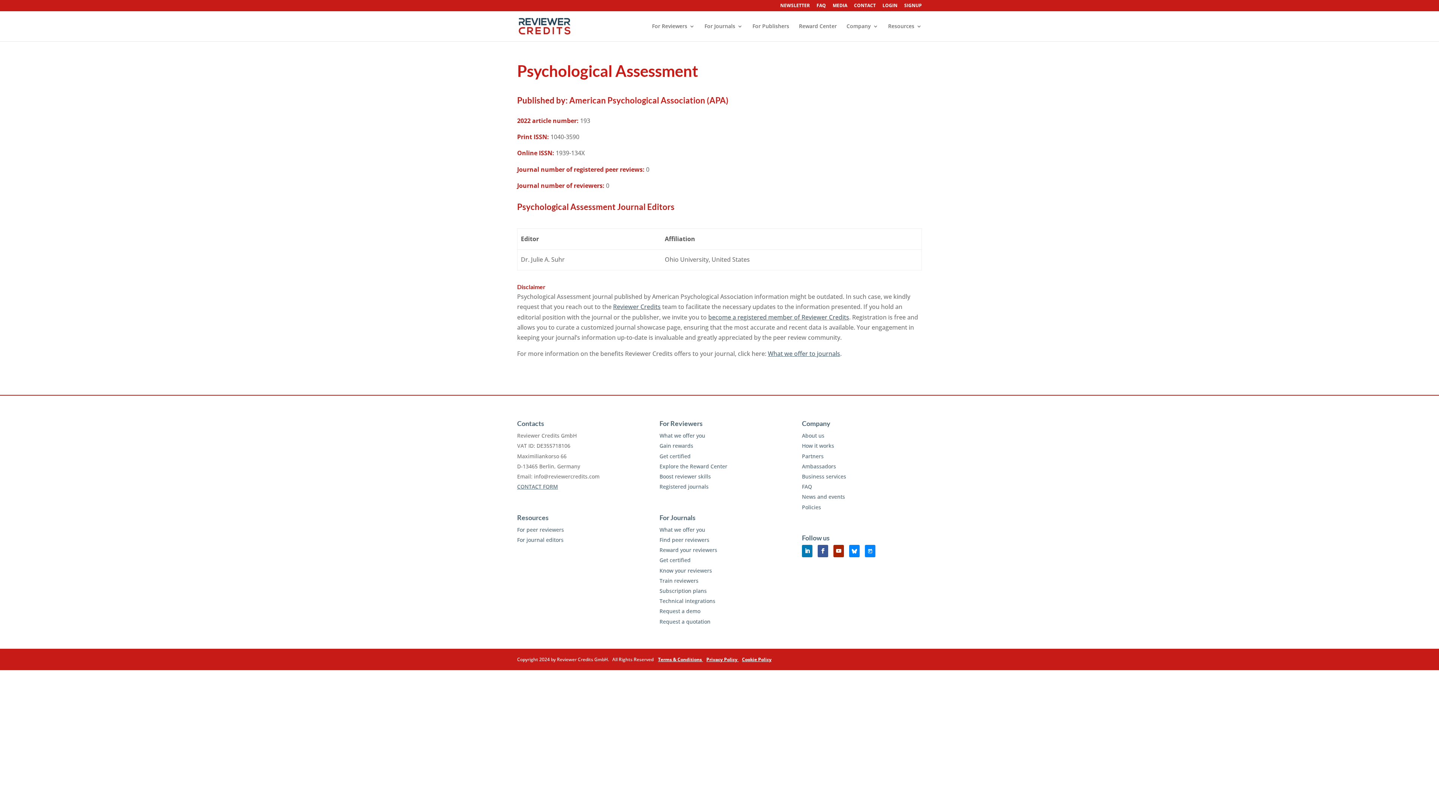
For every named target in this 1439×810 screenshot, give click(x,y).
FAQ (821, 6)
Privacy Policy (722, 659)
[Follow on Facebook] (823, 551)
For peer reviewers (540, 529)
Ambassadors (819, 466)
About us (813, 435)
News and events (823, 496)
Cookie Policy (757, 659)
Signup (913, 6)
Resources (901, 27)
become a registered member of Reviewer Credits (778, 317)
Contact (865, 6)
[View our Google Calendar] (870, 551)
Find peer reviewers (684, 539)
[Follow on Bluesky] (854, 551)
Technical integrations (687, 600)
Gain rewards (676, 445)
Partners (813, 456)
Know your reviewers (686, 570)
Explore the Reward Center (693, 466)
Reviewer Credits (637, 307)
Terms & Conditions (680, 659)
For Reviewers (669, 27)
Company (859, 27)
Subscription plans (683, 590)
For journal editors (540, 539)
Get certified (675, 456)
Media (840, 6)
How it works (818, 445)
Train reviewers (679, 580)
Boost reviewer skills (685, 476)
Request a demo (680, 611)
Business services (824, 476)
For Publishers (770, 27)
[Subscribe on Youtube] (838, 551)
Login (890, 6)
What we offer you (682, 435)
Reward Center (818, 27)
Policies (811, 507)
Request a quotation (685, 621)
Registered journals (684, 486)
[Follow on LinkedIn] (807, 551)
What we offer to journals (804, 354)
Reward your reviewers (688, 550)
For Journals (720, 27)
